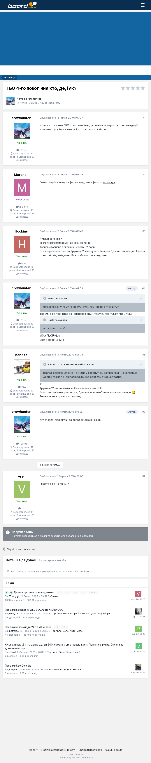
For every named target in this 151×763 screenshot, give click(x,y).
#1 (144, 117)
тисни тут (109, 182)
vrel (21, 476)
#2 (143, 174)
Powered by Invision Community (75, 757)
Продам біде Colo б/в (18, 665)
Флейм (54, 596)
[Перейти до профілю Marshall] (22, 187)
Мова (32, 749)
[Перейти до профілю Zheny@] (138, 611)
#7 (143, 476)
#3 (143, 231)
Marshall (21, 175)
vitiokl (12, 652)
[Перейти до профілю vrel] (22, 489)
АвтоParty (54, 102)
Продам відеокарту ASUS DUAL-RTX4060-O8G (34, 609)
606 (23, 263)
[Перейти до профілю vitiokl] (139, 646)
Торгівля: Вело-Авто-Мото (67, 630)
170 (23, 508)
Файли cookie (113, 749)
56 (92, 592)
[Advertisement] (75, 38)
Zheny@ (14, 596)
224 (23, 387)
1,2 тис (23, 150)
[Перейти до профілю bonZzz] (22, 368)
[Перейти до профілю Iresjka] (138, 667)
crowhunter (33, 98)
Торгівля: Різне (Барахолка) (63, 652)
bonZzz (21, 355)
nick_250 (14, 613)
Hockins (21, 231)
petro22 (13, 630)
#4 (143, 288)
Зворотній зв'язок (90, 749)
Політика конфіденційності (58, 749)
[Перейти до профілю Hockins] (22, 244)
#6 (143, 411)
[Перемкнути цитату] (45, 298)
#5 (143, 354)
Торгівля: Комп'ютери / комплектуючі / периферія (80, 613)
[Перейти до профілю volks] (138, 594)
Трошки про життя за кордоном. (34, 592)
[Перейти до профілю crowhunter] (10, 101)
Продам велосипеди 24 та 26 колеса (28, 627)
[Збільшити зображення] (50, 335)
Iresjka (13, 669)
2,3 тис (23, 206)
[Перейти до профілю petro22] (138, 629)
